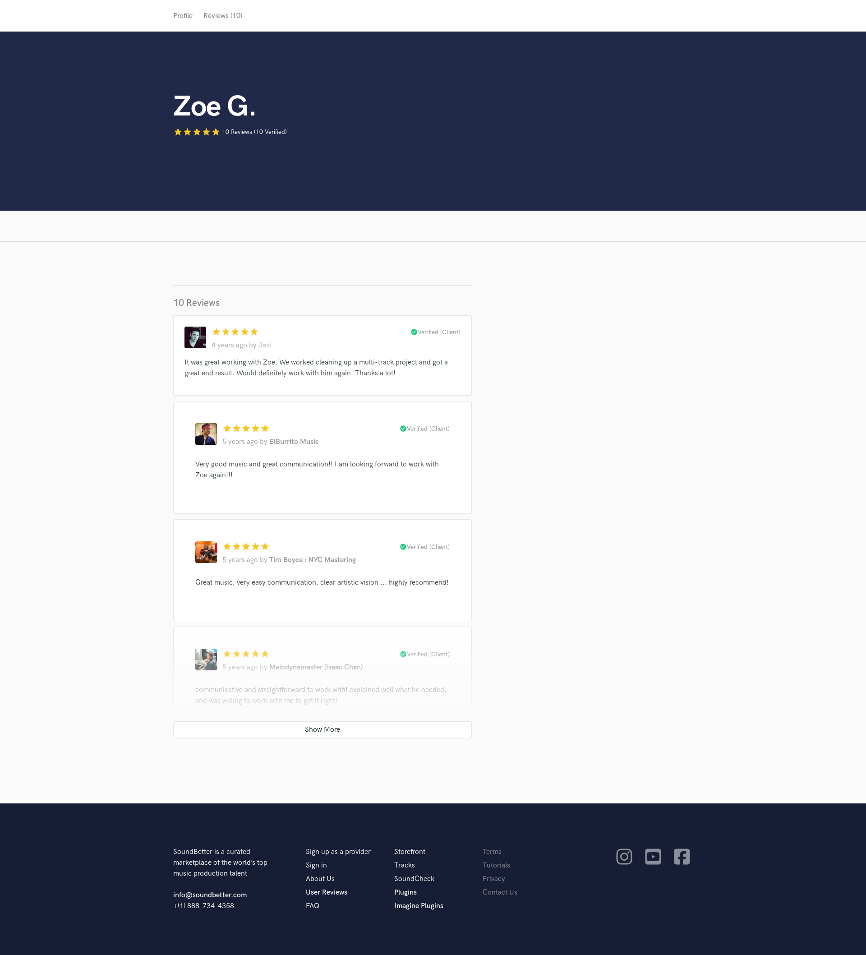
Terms (492, 852)
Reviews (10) (222, 16)
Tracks (404, 865)
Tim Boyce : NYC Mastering (312, 560)
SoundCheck (414, 879)
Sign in (316, 865)
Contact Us (500, 892)
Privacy (494, 879)
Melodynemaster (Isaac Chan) (316, 667)
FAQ (312, 906)
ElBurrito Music (294, 442)
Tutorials (496, 865)
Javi (265, 345)
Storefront (409, 852)
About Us (320, 879)
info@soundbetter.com (210, 895)
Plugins (405, 892)
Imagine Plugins (418, 906)
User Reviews (326, 892)
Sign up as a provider (338, 852)
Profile (183, 16)
